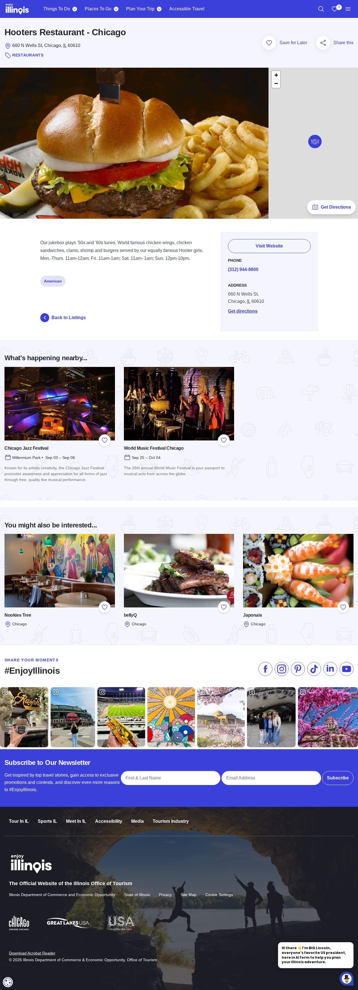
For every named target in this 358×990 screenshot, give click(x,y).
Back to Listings (68, 317)
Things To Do (56, 8)
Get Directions (336, 207)
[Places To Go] (115, 9)
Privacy (165, 894)
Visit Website (269, 246)
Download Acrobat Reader (32, 953)
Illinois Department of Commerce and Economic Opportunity (62, 894)
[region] (321, 8)
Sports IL (47, 821)
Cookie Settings (219, 894)
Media (137, 821)
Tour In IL (19, 821)
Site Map (188, 894)
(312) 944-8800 (243, 269)
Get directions (243, 311)
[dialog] (8, 982)
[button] (315, 141)
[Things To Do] (74, 9)
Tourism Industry (171, 821)
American (53, 281)
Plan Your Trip (140, 8)
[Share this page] (323, 43)
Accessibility (108, 821)
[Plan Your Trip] (159, 9)
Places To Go (98, 8)
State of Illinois (137, 894)
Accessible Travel (186, 8)
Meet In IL (76, 821)
